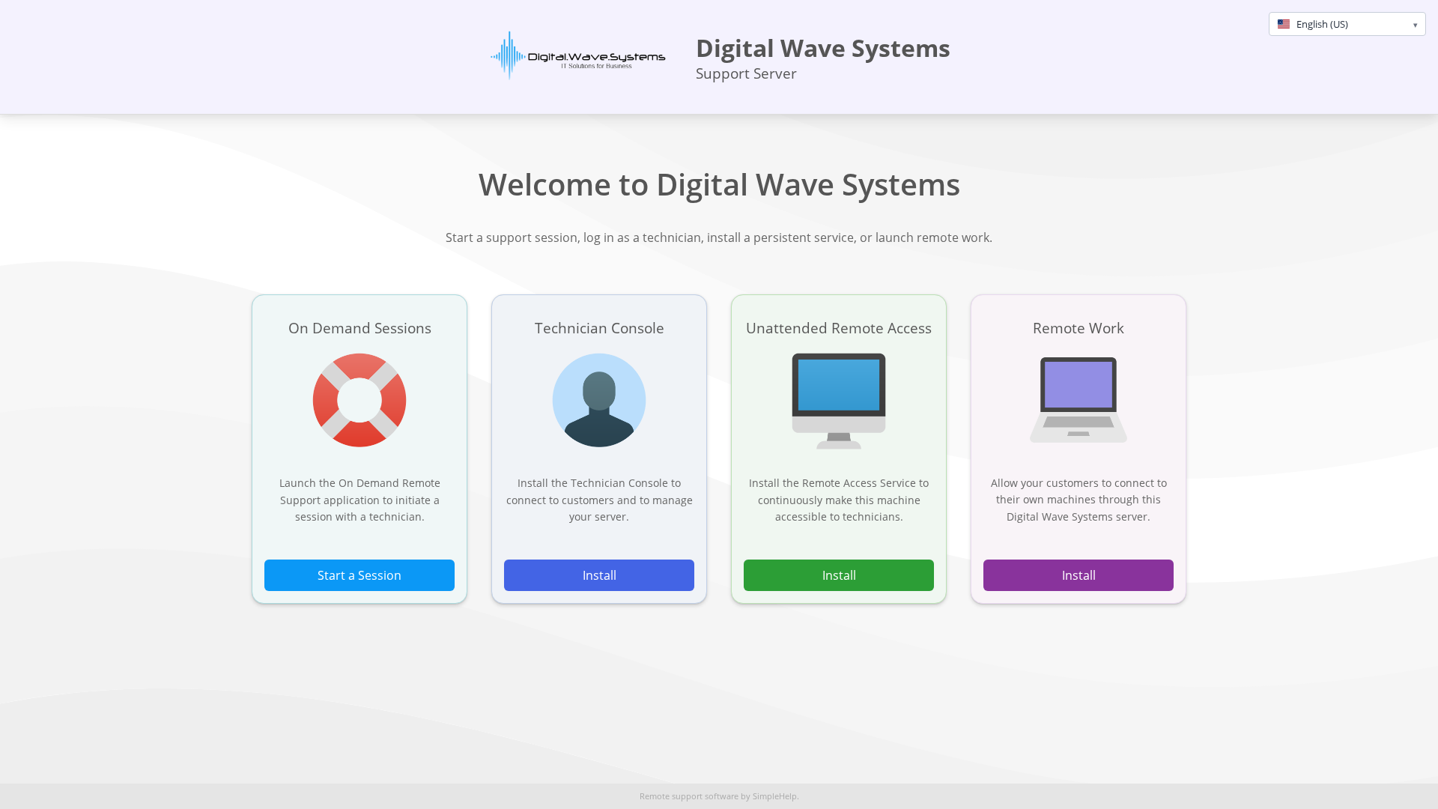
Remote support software (689, 796)
